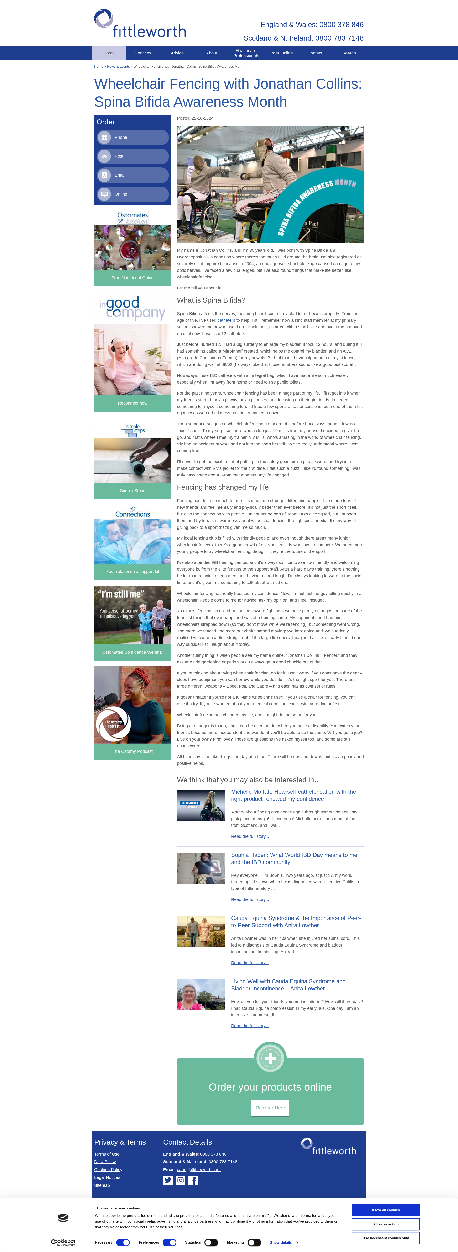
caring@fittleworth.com (199, 1169)
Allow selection (386, 1224)
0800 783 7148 (223, 1161)
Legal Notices (107, 1177)
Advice (177, 53)
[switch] (169, 1242)
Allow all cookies (386, 1210)
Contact (314, 53)
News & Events (119, 66)
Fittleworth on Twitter (168, 1180)
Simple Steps (132, 490)
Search (349, 53)
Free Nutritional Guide (133, 277)
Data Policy (105, 1161)
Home (109, 53)
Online (121, 194)
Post (119, 156)
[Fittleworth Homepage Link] (140, 23)
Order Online (280, 53)
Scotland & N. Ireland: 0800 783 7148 (304, 38)
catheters (226, 320)
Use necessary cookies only (386, 1238)
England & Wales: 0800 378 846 (312, 24)
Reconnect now (132, 403)
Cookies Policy (108, 1169)
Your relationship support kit (132, 571)
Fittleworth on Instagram (180, 1180)
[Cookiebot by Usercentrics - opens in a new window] (63, 1242)
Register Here (270, 1107)
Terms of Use (107, 1154)
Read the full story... (250, 836)
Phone (121, 137)
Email (120, 175)
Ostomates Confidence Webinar (132, 652)
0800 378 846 (213, 1154)
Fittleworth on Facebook (193, 1180)
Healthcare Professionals (246, 53)
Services (143, 53)
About (211, 53)
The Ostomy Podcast (133, 751)
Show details (281, 1243)
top (452, 626)
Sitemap (102, 1185)
